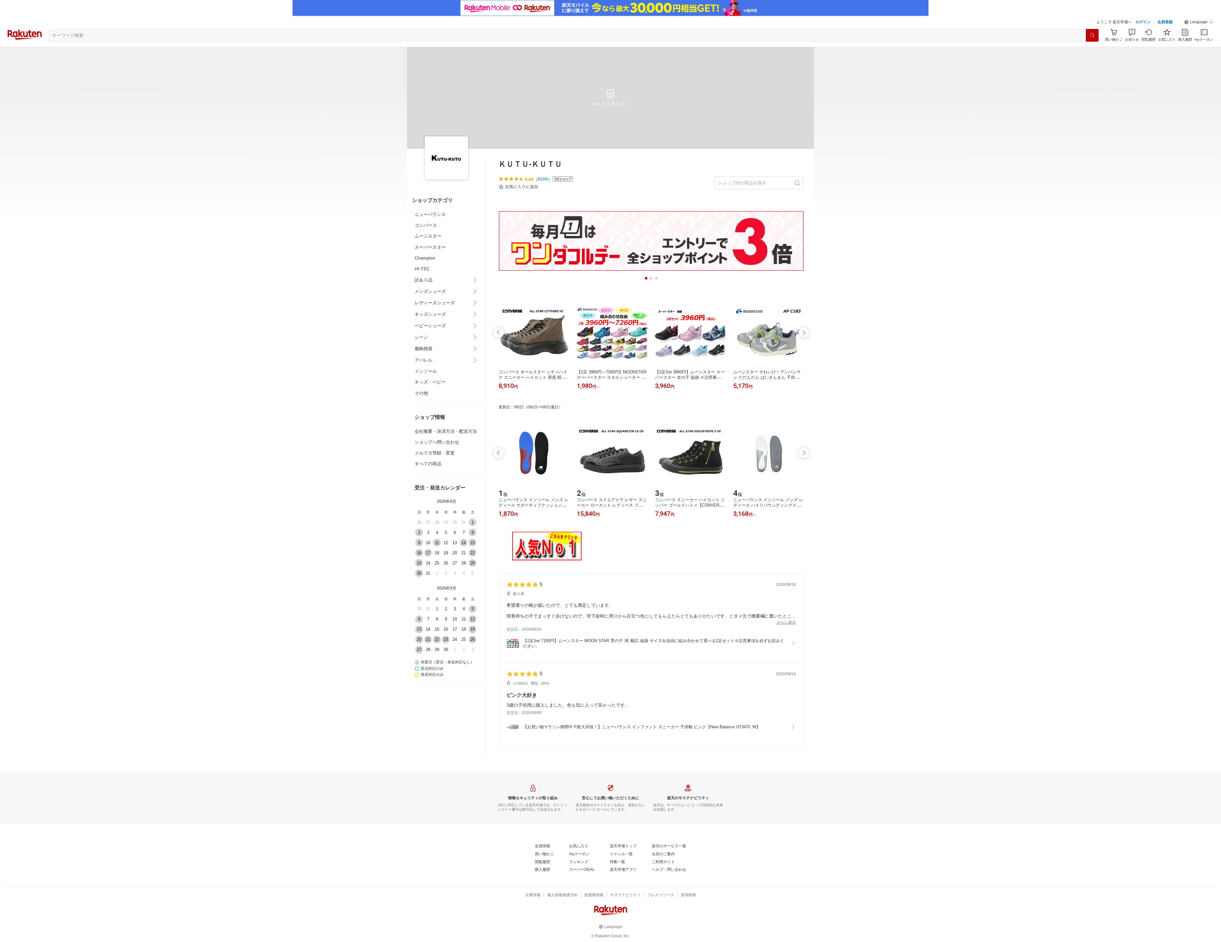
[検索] (1092, 35)
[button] (1198, 22)
